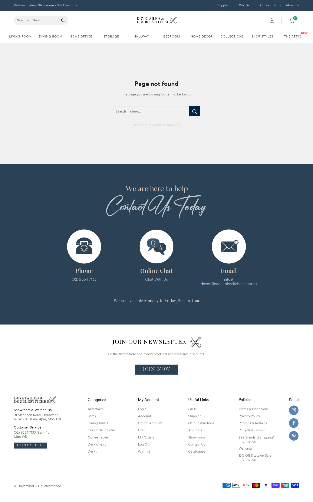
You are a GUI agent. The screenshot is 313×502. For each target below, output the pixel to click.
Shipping (223, 5)
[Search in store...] (194, 111)
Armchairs (95, 409)
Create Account (150, 423)
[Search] (63, 20)
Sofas (92, 416)
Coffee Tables (98, 437)
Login (142, 409)
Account (144, 416)
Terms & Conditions (253, 409)
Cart (141, 430)
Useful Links (198, 399)
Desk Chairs (97, 444)
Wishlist (245, 5)
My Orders (146, 437)
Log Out (144, 444)
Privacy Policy (249, 416)
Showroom (196, 437)
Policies (245, 399)
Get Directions (67, 5)
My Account (148, 399)
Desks (92, 451)
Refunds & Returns (253, 423)
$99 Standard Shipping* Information (256, 439)
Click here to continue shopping (156, 125)
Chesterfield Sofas (101, 430)
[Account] (272, 20)
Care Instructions (201, 423)
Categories (97, 399)
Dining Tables (98, 423)
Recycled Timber (252, 430)
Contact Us (268, 5)
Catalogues (196, 451)
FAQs (192, 409)
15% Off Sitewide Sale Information (255, 457)
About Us (292, 5)
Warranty (246, 448)
